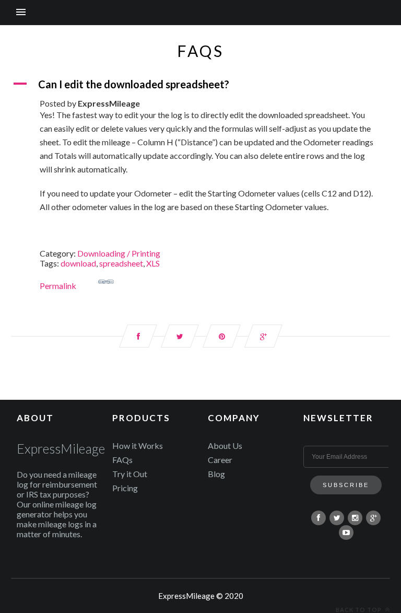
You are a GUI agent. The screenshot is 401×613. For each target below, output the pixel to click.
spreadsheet (121, 263)
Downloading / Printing (118, 253)
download (78, 263)
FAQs (122, 460)
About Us (225, 445)
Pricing (125, 488)
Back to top (359, 609)
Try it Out (129, 474)
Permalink (58, 286)
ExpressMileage (61, 448)
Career (220, 460)
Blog (216, 474)
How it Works (137, 445)
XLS (153, 263)
